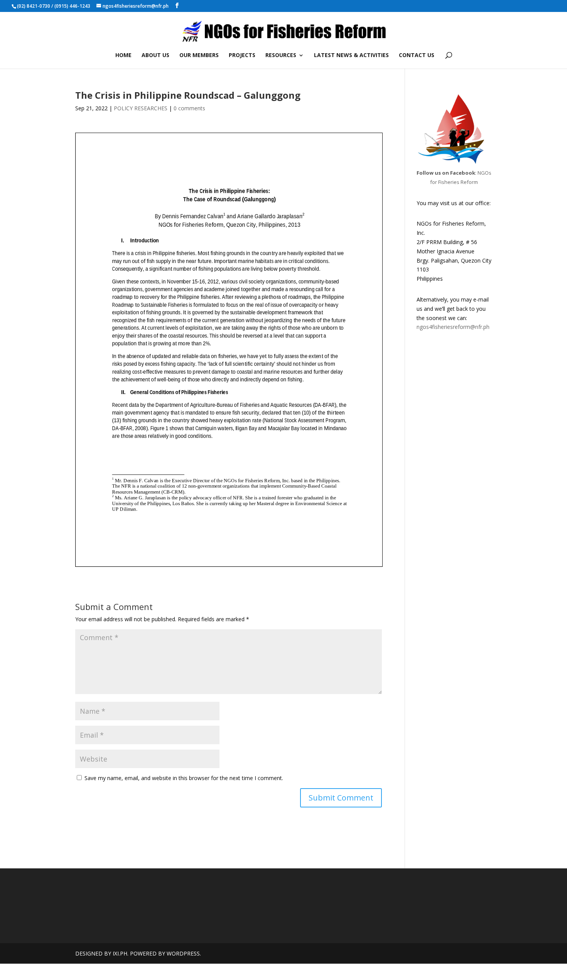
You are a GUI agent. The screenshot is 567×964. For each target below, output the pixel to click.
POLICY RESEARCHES (140, 108)
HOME (123, 55)
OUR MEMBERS (199, 55)
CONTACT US (416, 55)
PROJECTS (242, 55)
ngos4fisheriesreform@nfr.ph (453, 326)
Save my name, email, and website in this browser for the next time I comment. (183, 778)
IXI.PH (120, 953)
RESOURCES (280, 55)
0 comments (189, 108)
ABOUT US (155, 55)
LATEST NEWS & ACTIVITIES (351, 55)
